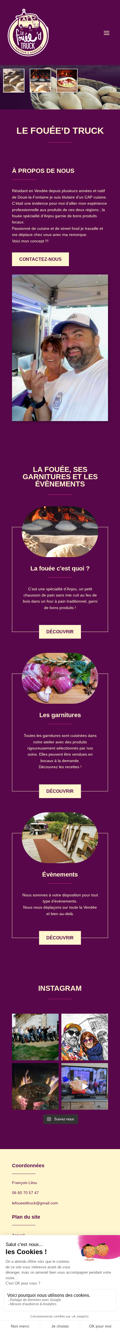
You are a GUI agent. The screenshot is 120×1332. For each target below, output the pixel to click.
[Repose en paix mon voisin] (35, 1037)
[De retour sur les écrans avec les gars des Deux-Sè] (84, 1086)
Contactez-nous (40, 259)
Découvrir (60, 631)
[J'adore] (35, 1086)
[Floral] (84, 1037)
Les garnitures (60, 715)
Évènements (60, 874)
